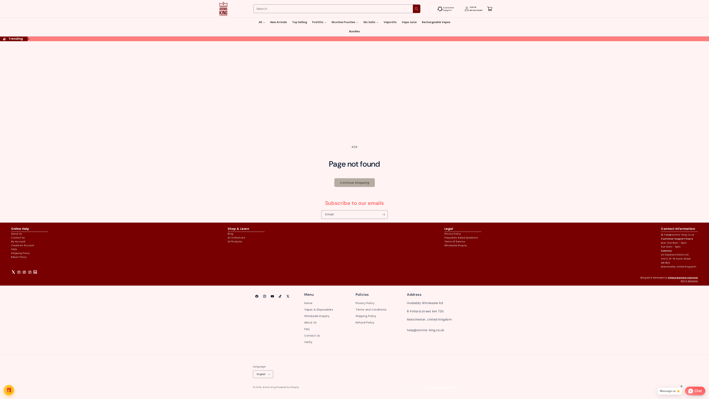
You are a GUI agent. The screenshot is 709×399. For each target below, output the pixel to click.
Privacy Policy (365, 303)
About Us (16, 233)
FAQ (307, 329)
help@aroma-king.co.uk (679, 234)
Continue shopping (354, 183)
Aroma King (269, 387)
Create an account (22, 245)
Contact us (18, 237)
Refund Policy (365, 322)
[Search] (416, 9)
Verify (308, 342)
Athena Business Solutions (683, 277)
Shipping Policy (20, 253)
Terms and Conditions (371, 309)
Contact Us (312, 335)
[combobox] (337, 9)
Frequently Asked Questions (461, 237)
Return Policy (19, 257)
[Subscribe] (383, 214)
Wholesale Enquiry (455, 245)
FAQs (14, 249)
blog (230, 233)
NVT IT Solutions (689, 281)
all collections (236, 237)
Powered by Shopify (288, 387)
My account (18, 241)
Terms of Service (454, 241)
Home (308, 303)
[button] (434, 9)
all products (235, 241)
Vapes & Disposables (318, 309)
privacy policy (452, 233)
